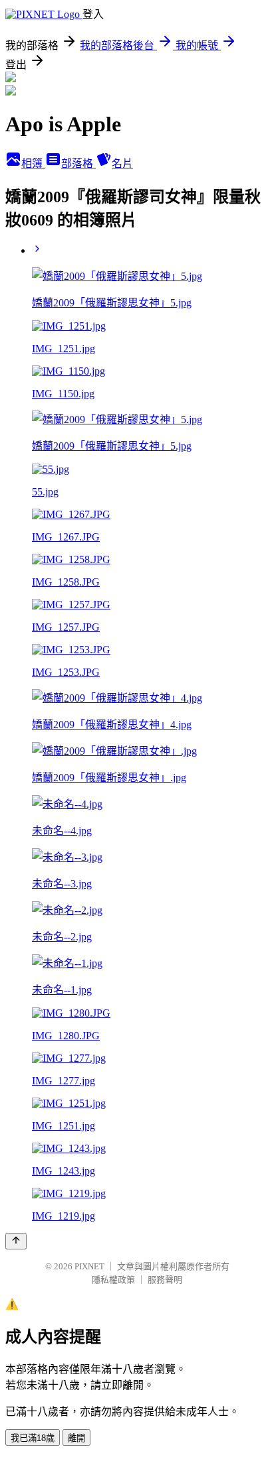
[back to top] (16, 1241)
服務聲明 (165, 1280)
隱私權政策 (113, 1280)
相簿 (33, 163)
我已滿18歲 (33, 1438)
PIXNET (89, 1266)
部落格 (78, 163)
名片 (122, 163)
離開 (76, 1438)
